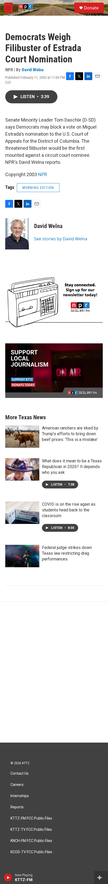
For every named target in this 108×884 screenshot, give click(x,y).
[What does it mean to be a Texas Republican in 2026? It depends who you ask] (22, 469)
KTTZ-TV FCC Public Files (31, 830)
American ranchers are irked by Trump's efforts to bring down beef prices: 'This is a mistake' (70, 434)
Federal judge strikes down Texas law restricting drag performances (67, 553)
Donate (91, 7)
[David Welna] (17, 233)
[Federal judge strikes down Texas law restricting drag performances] (22, 556)
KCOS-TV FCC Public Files (31, 852)
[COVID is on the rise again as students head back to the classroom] (22, 512)
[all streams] (101, 877)
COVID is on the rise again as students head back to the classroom (68, 510)
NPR (42, 174)
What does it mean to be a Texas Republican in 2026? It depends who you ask (72, 466)
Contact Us (19, 773)
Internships (19, 796)
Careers (17, 785)
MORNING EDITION (38, 188)
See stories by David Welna (60, 239)
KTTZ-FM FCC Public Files (31, 818)
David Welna (33, 69)
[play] (8, 877)
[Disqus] (54, 672)
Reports (17, 807)
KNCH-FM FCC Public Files (31, 841)
